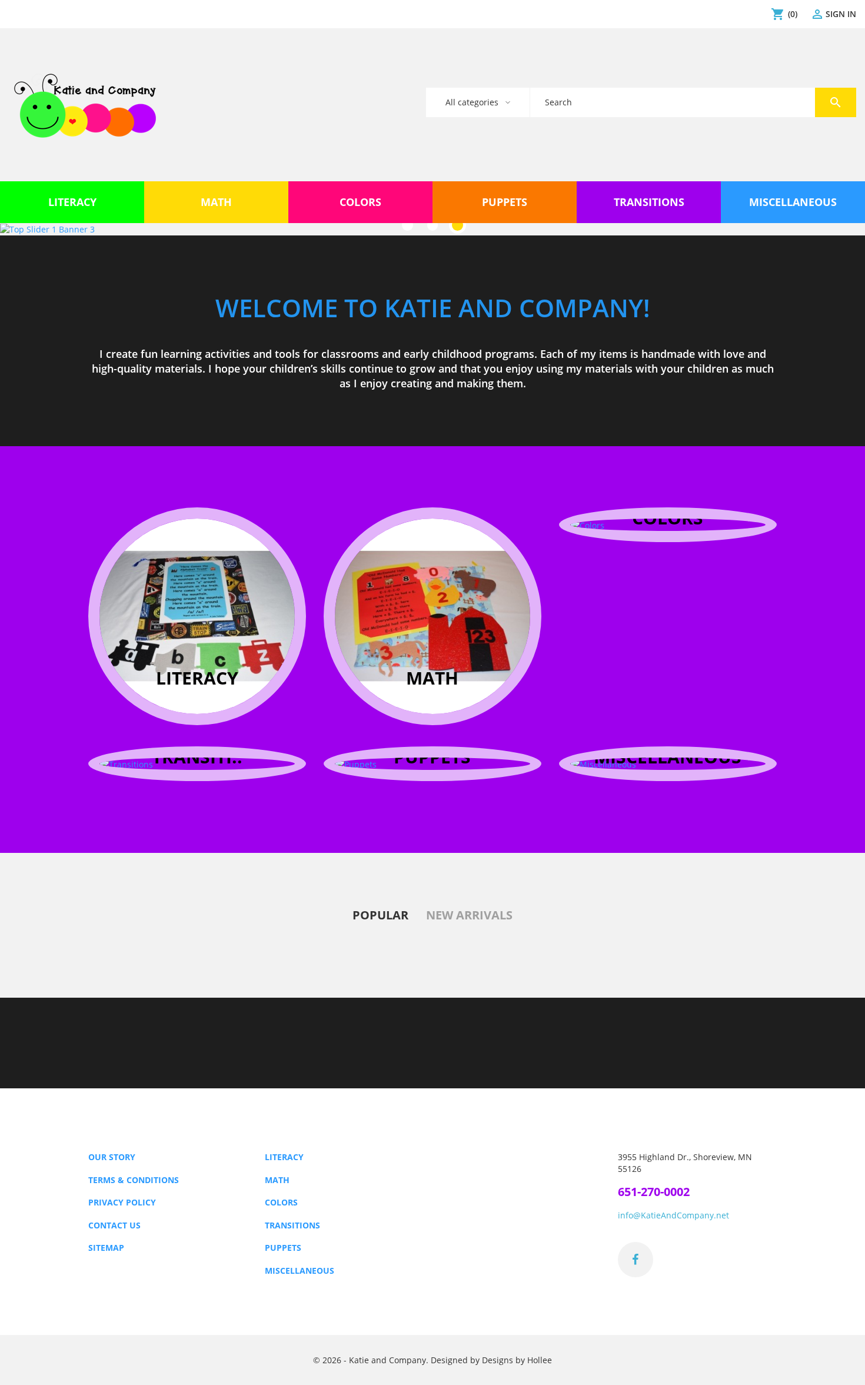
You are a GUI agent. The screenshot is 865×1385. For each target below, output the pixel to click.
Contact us (114, 1225)
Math (277, 1179)
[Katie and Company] (85, 105)
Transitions (292, 1225)
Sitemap (106, 1247)
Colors (281, 1202)
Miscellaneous (299, 1270)
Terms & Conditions (133, 1179)
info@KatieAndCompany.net (673, 1215)
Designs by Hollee (517, 1360)
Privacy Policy (122, 1202)
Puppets (283, 1247)
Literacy (284, 1157)
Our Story (111, 1157)
